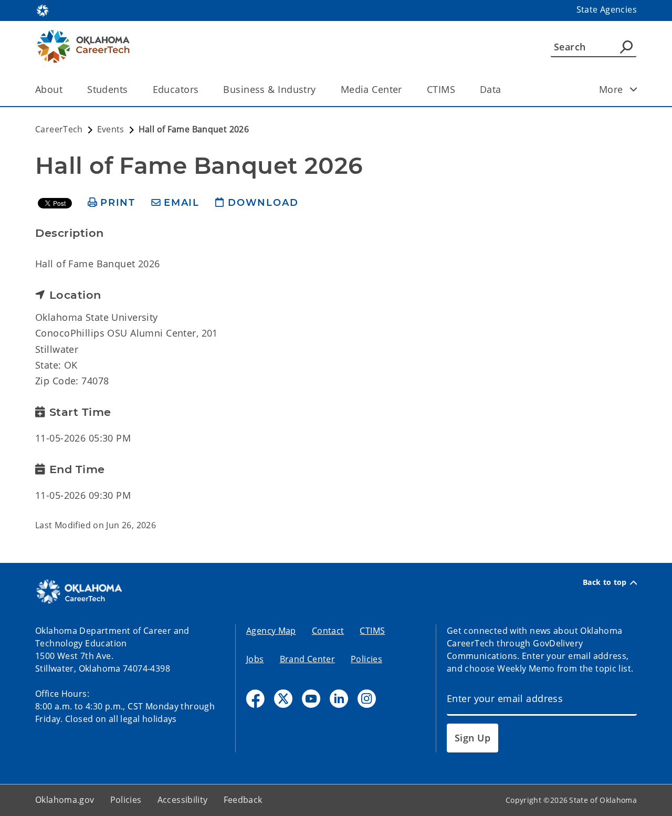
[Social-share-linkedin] (339, 698)
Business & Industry (269, 89)
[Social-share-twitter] (283, 698)
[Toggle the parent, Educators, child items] (201, 89)
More (611, 89)
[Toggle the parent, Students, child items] (131, 89)
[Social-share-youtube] (311, 698)
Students (107, 89)
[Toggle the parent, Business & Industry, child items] (319, 89)
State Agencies (606, 9)
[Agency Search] (626, 46)
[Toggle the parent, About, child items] (65, 89)
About (48, 89)
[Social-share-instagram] (367, 698)
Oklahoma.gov (64, 799)
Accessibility (183, 799)
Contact (328, 630)
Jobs (255, 659)
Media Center (371, 89)
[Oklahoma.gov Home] (42, 9)
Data (490, 89)
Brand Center (307, 659)
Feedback (243, 799)
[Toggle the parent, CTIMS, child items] (458, 89)
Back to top (605, 582)
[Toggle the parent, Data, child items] (504, 89)
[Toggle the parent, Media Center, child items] (405, 89)
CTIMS (441, 89)
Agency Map (271, 630)
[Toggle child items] (633, 89)
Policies (366, 659)
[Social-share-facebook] (255, 698)
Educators (176, 89)
